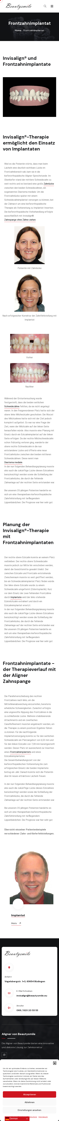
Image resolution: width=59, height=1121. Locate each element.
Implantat (16, 915)
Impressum (43, 1117)
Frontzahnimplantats (20, 752)
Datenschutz (32, 1117)
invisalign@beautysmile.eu (31, 995)
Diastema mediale (13, 462)
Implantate (16, 597)
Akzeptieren (29, 1094)
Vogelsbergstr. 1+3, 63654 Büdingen (25, 981)
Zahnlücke (49, 183)
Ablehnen (30, 1102)
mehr (12, 923)
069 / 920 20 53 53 (27, 1010)
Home (18, 30)
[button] (54, 1062)
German (13, 1118)
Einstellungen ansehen (29, 1110)
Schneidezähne (11, 406)
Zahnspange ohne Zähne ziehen (20, 219)
